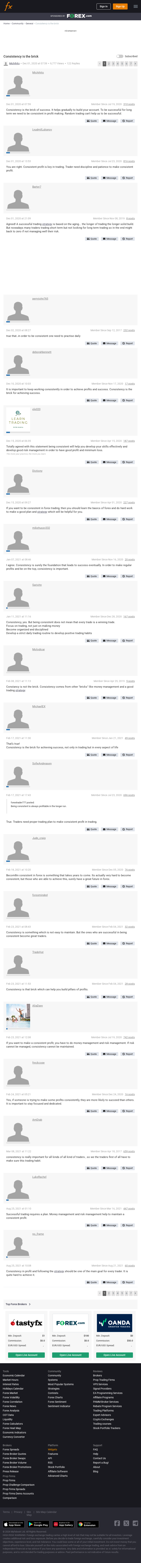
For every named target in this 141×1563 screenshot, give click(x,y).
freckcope (38, 1062)
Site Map (29, 1513)
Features (53, 1453)
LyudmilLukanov (42, 129)
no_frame (38, 1234)
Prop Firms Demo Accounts (18, 1493)
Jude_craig (39, 838)
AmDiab (37, 1119)
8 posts (130, 218)
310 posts (129, 104)
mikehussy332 (41, 528)
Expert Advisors (102, 1414)
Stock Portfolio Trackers (106, 1428)
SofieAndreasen (42, 763)
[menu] (135, 6)
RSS (50, 1462)
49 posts (130, 738)
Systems (53, 1379)
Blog (95, 1471)
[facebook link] (117, 1523)
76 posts (130, 869)
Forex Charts (55, 1397)
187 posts (129, 440)
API (50, 1458)
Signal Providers (102, 1388)
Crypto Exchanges (103, 1419)
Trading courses (102, 1423)
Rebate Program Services (107, 1406)
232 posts (129, 330)
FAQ (95, 1449)
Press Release (11, 1471)
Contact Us (99, 1458)
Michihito (14, 63)
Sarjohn (37, 585)
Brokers (97, 1375)
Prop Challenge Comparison (19, 1484)
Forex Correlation (12, 1401)
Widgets (52, 1449)
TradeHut (38, 952)
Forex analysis (11, 1410)
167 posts (129, 616)
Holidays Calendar (13, 1388)
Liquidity (7, 1419)
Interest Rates (11, 1384)
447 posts (129, 1208)
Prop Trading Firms (104, 1379)
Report (129, 121)
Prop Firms (9, 1480)
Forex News (9, 1406)
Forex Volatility (11, 1397)
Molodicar (38, 649)
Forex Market (10, 1393)
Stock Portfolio (56, 1467)
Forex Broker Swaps (14, 1458)
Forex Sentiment (57, 1401)
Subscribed (131, 56)
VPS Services (100, 1384)
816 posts (129, 161)
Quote (94, 121)
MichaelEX (38, 706)
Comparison (10, 1497)
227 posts (129, 502)
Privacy (18, 1512)
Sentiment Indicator (59, 1406)
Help (95, 1453)
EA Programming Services (107, 1393)
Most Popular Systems (61, 1384)
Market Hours (10, 1379)
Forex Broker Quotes (14, 1453)
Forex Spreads (11, 1449)
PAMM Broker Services (106, 1401)
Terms (6, 1512)
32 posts (130, 926)
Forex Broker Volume (14, 1462)
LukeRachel (39, 1177)
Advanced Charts (58, 1475)
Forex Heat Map (12, 1428)
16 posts (130, 1094)
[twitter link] (126, 1523)
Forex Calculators (13, 1423)
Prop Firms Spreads (14, 1489)
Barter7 (36, 186)
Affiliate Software (58, 1471)
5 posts (130, 681)
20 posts (130, 559)
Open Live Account (26, 1355)
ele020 (36, 409)
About (96, 1467)
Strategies (53, 1388)
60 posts (130, 1265)
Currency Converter (14, 1436)
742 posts (129, 1037)
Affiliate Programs (103, 1397)
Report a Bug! (101, 1462)
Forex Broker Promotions (17, 1467)
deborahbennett (41, 352)
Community (54, 1375)
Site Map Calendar (46, 1512)
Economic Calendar (14, 1375)
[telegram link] (135, 1523)
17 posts (130, 383)
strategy (47, 224)
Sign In (104, 6)
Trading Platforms (103, 1410)
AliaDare (37, 1005)
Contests (53, 1393)
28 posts (130, 983)
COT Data (8, 1414)
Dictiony (37, 471)
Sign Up (120, 6)
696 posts (129, 795)
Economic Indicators (14, 1432)
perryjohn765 (40, 298)
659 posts (129, 1151)
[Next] (135, 63)
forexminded (40, 895)
